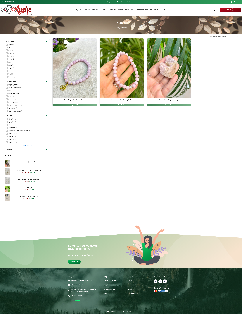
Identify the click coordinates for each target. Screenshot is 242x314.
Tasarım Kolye (142, 10)
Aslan (10, 47)
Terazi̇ (11, 71)
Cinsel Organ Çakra (15, 88)
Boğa (10, 56)
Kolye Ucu (103, 10)
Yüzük (132, 10)
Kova (10, 65)
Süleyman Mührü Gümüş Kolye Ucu (29, 171)
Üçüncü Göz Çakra (15, 111)
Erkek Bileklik (153, 10)
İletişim (163, 10)
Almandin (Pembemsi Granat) (19, 131)
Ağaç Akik (12, 119)
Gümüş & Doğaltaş (90, 10)
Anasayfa (118, 28)
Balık (10, 50)
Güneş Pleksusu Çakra (16, 93)
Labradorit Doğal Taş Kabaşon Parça (28, 188)
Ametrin (11, 139)
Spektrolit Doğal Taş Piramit (28, 162)
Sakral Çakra (13, 102)
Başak (11, 53)
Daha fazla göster (26, 145)
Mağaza (78, 10)
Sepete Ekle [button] (75, 105)
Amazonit (12, 134)
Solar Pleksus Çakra (15, 105)
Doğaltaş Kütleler (116, 10)
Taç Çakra (12, 108)
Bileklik (126, 10)
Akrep (11, 45)
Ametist (11, 136)
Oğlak (11, 68)
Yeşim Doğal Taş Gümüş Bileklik (28, 179)
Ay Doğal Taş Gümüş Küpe (29, 196)
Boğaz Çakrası (13, 85)
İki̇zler (11, 59)
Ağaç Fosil (12, 122)
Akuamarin (12, 128)
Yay (10, 74)
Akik (10, 125)
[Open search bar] (214, 10)
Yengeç (11, 77)
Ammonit (12, 142)
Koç (10, 62)
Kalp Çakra (12, 96)
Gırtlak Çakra (13, 90)
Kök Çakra (12, 99)
